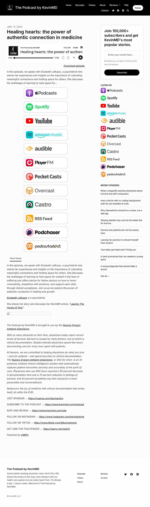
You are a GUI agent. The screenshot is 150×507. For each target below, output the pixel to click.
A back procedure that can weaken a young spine (122, 258)
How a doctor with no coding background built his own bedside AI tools (120, 202)
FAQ (126, 5)
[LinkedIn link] (123, 10)
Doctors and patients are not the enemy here (120, 231)
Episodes (80, 5)
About (102, 5)
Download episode (74, 65)
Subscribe (122, 72)
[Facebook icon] (131, 474)
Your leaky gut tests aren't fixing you (118, 249)
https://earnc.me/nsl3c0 (56, 428)
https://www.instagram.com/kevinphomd (61, 416)
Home (68, 5)
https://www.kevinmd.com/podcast (64, 404)
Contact (105, 10)
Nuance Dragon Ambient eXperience (32, 359)
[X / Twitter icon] (125, 474)
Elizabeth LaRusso (17, 297)
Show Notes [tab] (15, 258)
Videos (92, 5)
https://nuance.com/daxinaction (45, 398)
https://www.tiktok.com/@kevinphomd (55, 422)
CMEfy (24, 434)
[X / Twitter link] (113, 10)
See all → (105, 276)
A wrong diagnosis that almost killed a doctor (119, 268)
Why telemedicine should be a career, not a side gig (121, 212)
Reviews (114, 5)
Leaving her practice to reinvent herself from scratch (119, 241)
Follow (138, 8)
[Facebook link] (118, 10)
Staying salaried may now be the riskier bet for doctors (121, 221)
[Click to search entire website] (128, 10)
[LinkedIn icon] (137, 474)
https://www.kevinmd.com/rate (49, 410)
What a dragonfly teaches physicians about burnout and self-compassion (121, 192)
